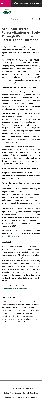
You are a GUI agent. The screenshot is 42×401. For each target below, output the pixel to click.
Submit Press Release (12, 393)
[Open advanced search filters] (33, 19)
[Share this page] (39, 19)
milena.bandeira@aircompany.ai (15, 288)
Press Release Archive (24, 388)
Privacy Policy (31, 397)
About (11, 388)
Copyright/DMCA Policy (14, 397)
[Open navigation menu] (4, 19)
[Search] (28, 19)
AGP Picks (5, 3)
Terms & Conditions (30, 393)
